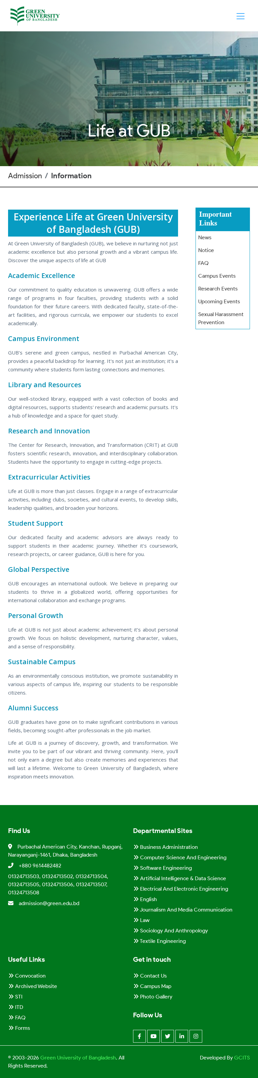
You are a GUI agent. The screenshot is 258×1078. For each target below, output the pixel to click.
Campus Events (216, 276)
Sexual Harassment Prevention (221, 318)
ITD (18, 1007)
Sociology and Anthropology (173, 930)
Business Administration (168, 847)
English (148, 899)
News (204, 237)
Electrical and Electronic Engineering (183, 889)
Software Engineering (165, 868)
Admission (25, 175)
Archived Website (35, 986)
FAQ (203, 263)
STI (18, 996)
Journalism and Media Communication (185, 909)
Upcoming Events (219, 301)
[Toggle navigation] (240, 16)
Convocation (30, 976)
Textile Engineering (162, 941)
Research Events (218, 288)
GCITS (242, 1057)
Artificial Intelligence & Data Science (182, 878)
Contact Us (153, 976)
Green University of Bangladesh (77, 1057)
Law (144, 920)
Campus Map (155, 986)
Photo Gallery (155, 996)
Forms (22, 1028)
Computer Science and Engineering (182, 857)
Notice (206, 250)
